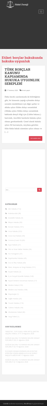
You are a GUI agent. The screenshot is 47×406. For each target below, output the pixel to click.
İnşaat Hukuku (13, 272)
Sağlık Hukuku (13, 299)
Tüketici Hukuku (14, 307)
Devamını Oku (35, 138)
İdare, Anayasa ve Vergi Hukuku (19, 267)
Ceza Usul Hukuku (14, 236)
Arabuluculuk (13, 213)
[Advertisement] (23, 32)
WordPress (27, 404)
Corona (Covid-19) (15, 240)
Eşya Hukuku (13, 245)
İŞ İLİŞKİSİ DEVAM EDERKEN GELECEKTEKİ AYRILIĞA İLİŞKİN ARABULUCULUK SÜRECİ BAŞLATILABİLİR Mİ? (21, 353)
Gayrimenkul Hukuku (15, 258)
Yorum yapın (25, 90)
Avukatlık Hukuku (14, 218)
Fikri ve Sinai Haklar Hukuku (18, 249)
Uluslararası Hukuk (15, 312)
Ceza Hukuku (13, 231)
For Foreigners (13, 254)
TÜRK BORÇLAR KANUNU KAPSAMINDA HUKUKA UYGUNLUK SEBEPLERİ (22, 76)
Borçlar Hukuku (14, 227)
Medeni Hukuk (13, 285)
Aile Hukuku (12, 209)
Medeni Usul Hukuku (15, 290)
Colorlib (5, 404)
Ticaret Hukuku (13, 303)
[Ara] (39, 190)
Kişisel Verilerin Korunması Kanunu (21, 281)
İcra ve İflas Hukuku (15, 263)
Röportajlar (12, 294)
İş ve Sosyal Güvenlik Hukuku (18, 276)
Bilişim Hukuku (13, 222)
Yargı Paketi (12, 316)
